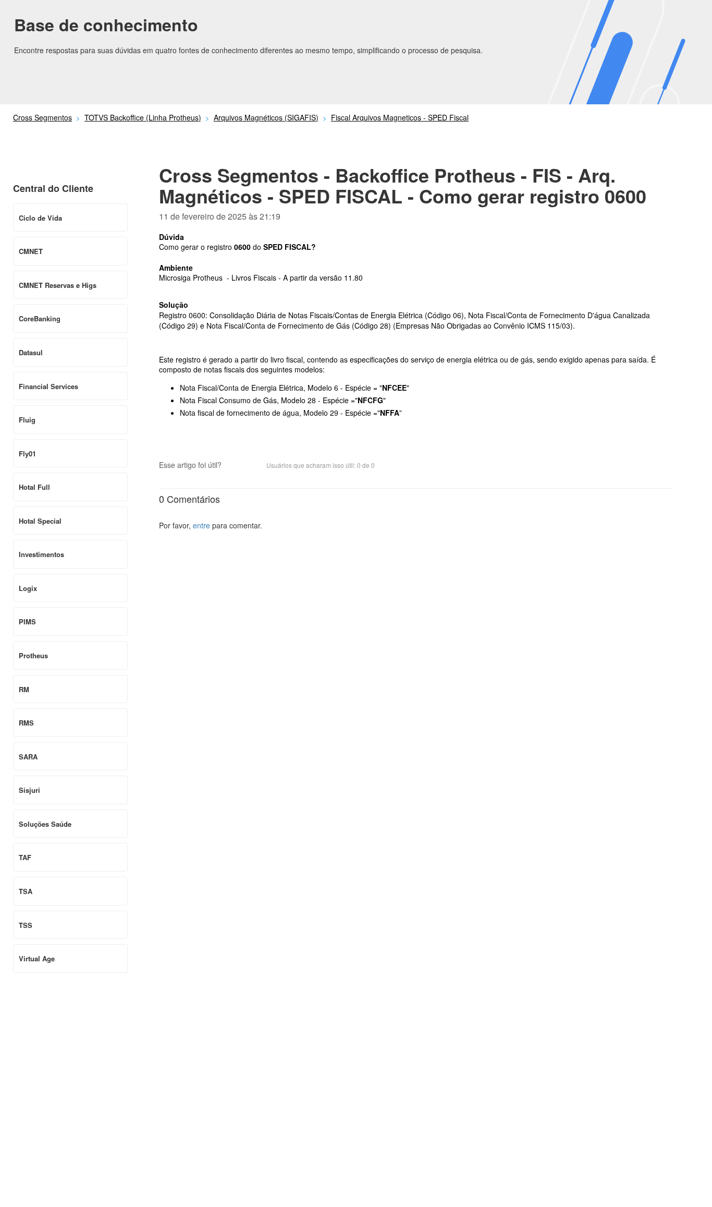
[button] (234, 466)
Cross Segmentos (42, 117)
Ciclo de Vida (40, 218)
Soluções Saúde (45, 824)
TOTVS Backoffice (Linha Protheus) (142, 117)
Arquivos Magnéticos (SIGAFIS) (266, 117)
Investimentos (41, 554)
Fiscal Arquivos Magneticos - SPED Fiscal (400, 117)
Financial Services (48, 386)
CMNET (31, 251)
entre (201, 525)
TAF (25, 857)
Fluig (27, 420)
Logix (28, 588)
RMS (26, 723)
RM (24, 689)
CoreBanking (39, 318)
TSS (25, 925)
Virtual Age (37, 958)
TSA (25, 891)
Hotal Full (34, 487)
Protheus (33, 655)
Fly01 (27, 453)
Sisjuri (29, 790)
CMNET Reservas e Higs (57, 285)
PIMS (27, 621)
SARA (28, 757)
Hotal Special (40, 521)
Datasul (31, 352)
